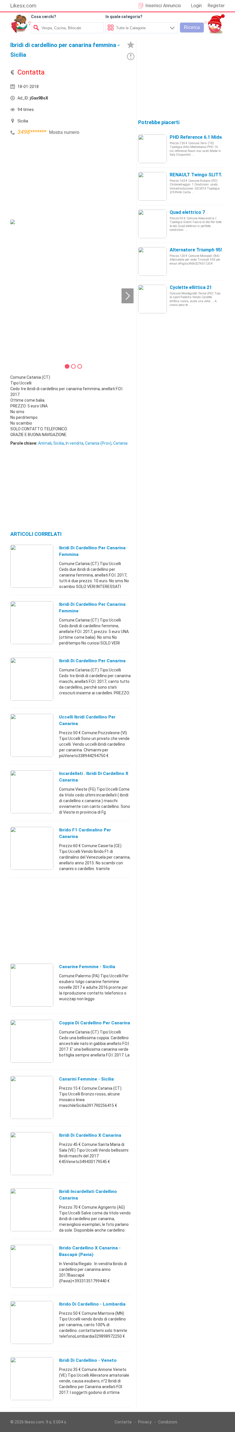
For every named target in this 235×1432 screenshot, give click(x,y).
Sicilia (58, 443)
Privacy (145, 1422)
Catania (120, 443)
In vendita (74, 443)
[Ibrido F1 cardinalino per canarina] (31, 848)
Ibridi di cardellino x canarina (90, 1135)
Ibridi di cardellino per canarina (92, 660)
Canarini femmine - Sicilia (86, 1079)
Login (196, 5)
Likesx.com (23, 6)
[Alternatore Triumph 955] (152, 261)
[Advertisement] (53, 177)
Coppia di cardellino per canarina (94, 1022)
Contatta (123, 1422)
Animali (45, 443)
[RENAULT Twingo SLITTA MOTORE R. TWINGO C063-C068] (152, 186)
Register (216, 5)
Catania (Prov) (98, 443)
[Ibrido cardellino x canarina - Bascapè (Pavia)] (31, 1266)
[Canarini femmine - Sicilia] (31, 1097)
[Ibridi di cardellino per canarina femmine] (31, 622)
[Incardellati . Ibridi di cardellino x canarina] (31, 791)
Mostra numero (64, 132)
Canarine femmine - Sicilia (87, 966)
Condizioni (167, 1422)
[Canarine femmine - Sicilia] (31, 984)
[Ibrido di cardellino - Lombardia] (31, 1322)
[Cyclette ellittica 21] (152, 298)
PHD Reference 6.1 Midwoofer (202, 137)
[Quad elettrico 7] (152, 223)
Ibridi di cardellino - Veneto (88, 1360)
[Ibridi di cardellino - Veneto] (31, 1378)
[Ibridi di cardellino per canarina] (31, 679)
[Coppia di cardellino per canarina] (31, 1041)
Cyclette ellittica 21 (191, 287)
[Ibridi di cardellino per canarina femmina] (31, 566)
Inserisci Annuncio (163, 5)
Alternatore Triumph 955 (196, 250)
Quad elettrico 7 (187, 212)
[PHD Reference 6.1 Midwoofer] (152, 148)
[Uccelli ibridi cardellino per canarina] (31, 735)
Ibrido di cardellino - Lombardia (92, 1304)
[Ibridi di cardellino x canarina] (31, 1153)
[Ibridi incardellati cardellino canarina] (31, 1209)
